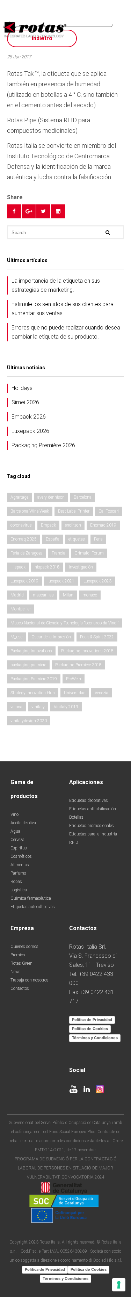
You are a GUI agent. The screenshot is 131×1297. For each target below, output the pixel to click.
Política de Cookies (90, 1028)
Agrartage (19, 497)
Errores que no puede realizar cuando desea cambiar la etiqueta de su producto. (66, 332)
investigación (81, 567)
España (52, 539)
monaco (89, 595)
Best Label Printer (73, 511)
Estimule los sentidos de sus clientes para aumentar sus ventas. (63, 309)
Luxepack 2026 (30, 431)
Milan (68, 595)
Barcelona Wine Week (29, 511)
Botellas (76, 817)
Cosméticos (21, 856)
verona (16, 706)
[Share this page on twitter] (43, 211)
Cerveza (17, 839)
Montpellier (20, 609)
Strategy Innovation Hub (32, 692)
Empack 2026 (29, 416)
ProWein (73, 678)
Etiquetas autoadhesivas (32, 906)
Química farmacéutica (30, 898)
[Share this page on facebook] (14, 211)
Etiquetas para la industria (93, 834)
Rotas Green (21, 963)
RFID (73, 842)
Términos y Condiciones (95, 1037)
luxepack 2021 (61, 581)
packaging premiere (28, 664)
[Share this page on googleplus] (29, 211)
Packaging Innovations (31, 650)
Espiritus (18, 848)
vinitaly (38, 706)
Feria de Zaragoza (26, 553)
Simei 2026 (25, 402)
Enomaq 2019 (103, 525)
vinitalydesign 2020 (28, 720)
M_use (16, 637)
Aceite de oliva (23, 822)
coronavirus (21, 525)
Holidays (22, 388)
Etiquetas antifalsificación (92, 808)
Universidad (75, 692)
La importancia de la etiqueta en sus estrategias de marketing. (56, 285)
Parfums (18, 873)
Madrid (17, 595)
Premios (17, 954)
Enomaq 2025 (23, 539)
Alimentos (19, 864)
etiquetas (76, 539)
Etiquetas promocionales (91, 825)
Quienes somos (24, 946)
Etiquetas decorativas (88, 800)
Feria (98, 539)
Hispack (18, 567)
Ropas (16, 881)
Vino (14, 814)
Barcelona (83, 497)
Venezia (101, 692)
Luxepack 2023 (97, 581)
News (15, 971)
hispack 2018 (47, 567)
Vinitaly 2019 (66, 706)
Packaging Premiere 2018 (78, 664)
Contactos (19, 988)
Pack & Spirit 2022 (97, 637)
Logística (18, 889)
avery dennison (51, 497)
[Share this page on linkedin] (58, 211)
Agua (15, 831)
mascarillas (43, 595)
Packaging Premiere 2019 (33, 678)
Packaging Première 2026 (43, 445)
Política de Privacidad (92, 1019)
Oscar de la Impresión (51, 637)
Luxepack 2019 (24, 581)
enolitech (73, 525)
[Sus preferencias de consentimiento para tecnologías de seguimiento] (118, 1284)
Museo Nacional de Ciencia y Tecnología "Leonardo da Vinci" (64, 623)
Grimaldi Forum (89, 553)
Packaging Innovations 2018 (87, 650)
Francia (58, 553)
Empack (48, 525)
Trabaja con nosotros (29, 980)
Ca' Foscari (109, 511)
